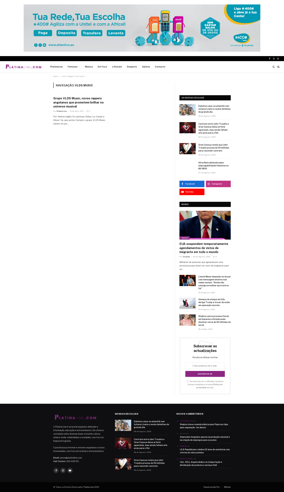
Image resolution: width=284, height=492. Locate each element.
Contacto (160, 66)
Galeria (146, 66)
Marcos (183, 446)
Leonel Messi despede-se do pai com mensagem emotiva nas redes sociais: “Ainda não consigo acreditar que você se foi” (214, 282)
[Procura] (278, 66)
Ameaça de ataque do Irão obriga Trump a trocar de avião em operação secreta (214, 302)
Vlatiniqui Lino (186, 421)
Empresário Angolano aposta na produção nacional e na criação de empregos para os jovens (205, 438)
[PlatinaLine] (23, 66)
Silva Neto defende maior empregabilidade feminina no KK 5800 (213, 165)
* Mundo (184, 238)
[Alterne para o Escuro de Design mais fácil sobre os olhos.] (273, 67)
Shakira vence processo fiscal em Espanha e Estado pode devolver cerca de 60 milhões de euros (214, 320)
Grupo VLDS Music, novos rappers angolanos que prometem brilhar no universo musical (78, 102)
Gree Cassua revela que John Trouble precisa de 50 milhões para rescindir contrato (213, 148)
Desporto (132, 66)
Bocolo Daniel (186, 459)
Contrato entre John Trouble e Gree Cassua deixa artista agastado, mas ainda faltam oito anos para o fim (213, 128)
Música (89, 66)
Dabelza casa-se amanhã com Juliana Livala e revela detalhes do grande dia (214, 109)
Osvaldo (186, 257)
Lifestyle (117, 66)
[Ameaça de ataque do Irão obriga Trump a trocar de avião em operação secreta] (187, 303)
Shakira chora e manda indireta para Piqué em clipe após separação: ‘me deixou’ (204, 426)
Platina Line (62, 111)
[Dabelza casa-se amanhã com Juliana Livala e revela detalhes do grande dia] (187, 109)
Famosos (73, 66)
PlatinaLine (56, 66)
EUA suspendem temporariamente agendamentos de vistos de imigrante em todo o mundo (203, 248)
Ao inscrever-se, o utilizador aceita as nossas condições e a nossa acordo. (205, 384)
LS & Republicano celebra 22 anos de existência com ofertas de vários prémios (205, 451)
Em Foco (102, 66)
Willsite (227, 487)
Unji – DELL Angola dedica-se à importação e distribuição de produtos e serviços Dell (201, 463)
